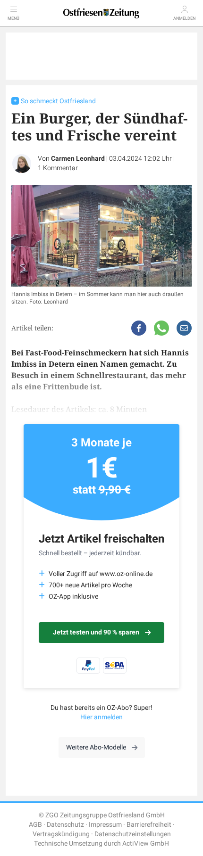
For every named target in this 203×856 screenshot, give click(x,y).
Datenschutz (65, 825)
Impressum (105, 825)
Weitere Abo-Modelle (96, 747)
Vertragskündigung (61, 834)
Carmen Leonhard (78, 159)
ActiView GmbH (145, 843)
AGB (35, 825)
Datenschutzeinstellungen (132, 834)
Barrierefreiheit (149, 825)
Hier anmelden (101, 717)
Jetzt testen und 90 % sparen (96, 632)
